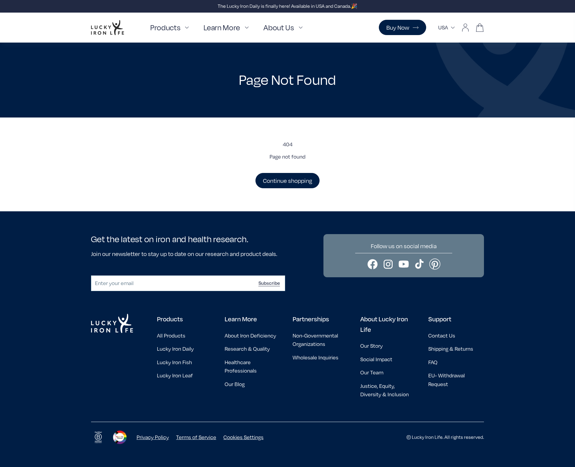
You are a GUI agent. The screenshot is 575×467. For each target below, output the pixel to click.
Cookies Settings (243, 437)
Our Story (371, 346)
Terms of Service (196, 437)
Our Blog (235, 384)
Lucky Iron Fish (174, 362)
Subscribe (269, 283)
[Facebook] (373, 264)
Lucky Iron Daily (175, 349)
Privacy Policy (153, 437)
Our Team (371, 372)
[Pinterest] (435, 264)
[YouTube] (404, 264)
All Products (171, 335)
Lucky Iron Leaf (175, 375)
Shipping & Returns (450, 349)
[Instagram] (388, 264)
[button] (171, 28)
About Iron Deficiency (250, 335)
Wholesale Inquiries (315, 357)
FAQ (433, 362)
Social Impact (376, 359)
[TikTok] (419, 264)
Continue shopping (287, 180)
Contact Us (441, 335)
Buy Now (397, 27)
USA (443, 27)
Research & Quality (247, 349)
